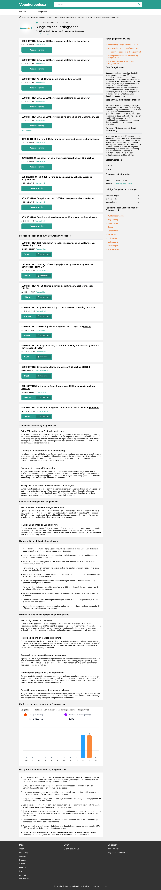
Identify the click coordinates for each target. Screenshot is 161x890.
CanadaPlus (113, 231)
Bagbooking (113, 219)
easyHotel (112, 234)
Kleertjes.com (24, 867)
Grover (22, 864)
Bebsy (110, 227)
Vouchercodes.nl (33, 5)
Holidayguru (113, 238)
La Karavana (113, 242)
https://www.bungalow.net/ (45, 34)
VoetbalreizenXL (114, 249)
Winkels (22, 12)
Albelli (21, 849)
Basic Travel (113, 223)
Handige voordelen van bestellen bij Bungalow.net (123, 56)
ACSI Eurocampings (116, 216)
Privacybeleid (113, 849)
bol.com (22, 856)
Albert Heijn (24, 852)
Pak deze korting (37, 50)
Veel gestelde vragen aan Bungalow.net (124, 48)
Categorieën (42, 12)
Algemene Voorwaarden (118, 852)
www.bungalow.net (124, 184)
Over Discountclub (71, 849)
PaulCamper (113, 246)
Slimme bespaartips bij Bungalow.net (123, 44)
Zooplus (22, 875)
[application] (61, 743)
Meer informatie (26, 131)
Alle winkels (24, 879)
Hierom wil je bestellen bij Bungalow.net (124, 52)
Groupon (22, 860)
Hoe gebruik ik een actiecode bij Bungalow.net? (121, 62)
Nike (21, 871)
